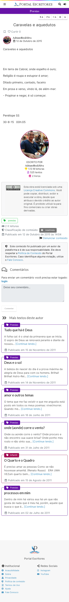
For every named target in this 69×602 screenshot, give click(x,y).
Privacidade (10, 578)
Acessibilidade (11, 570)
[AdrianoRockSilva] (34, 144)
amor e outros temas (19, 395)
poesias (11, 220)
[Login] (65, 4)
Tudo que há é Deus (18, 330)
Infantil (13, 455)
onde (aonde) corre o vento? (24, 428)
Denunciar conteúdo (55, 238)
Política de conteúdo (14, 581)
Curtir (16, 31)
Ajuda (7, 588)
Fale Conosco (15, 260)
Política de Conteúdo (30, 253)
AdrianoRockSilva (22, 37)
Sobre (7, 574)
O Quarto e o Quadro (19, 460)
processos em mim (17, 493)
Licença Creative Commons (39, 190)
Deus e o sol (13, 362)
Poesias (34, 11)
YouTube (44, 574)
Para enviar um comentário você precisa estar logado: (34, 279)
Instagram (45, 570)
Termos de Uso (12, 585)
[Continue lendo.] (25, 343)
